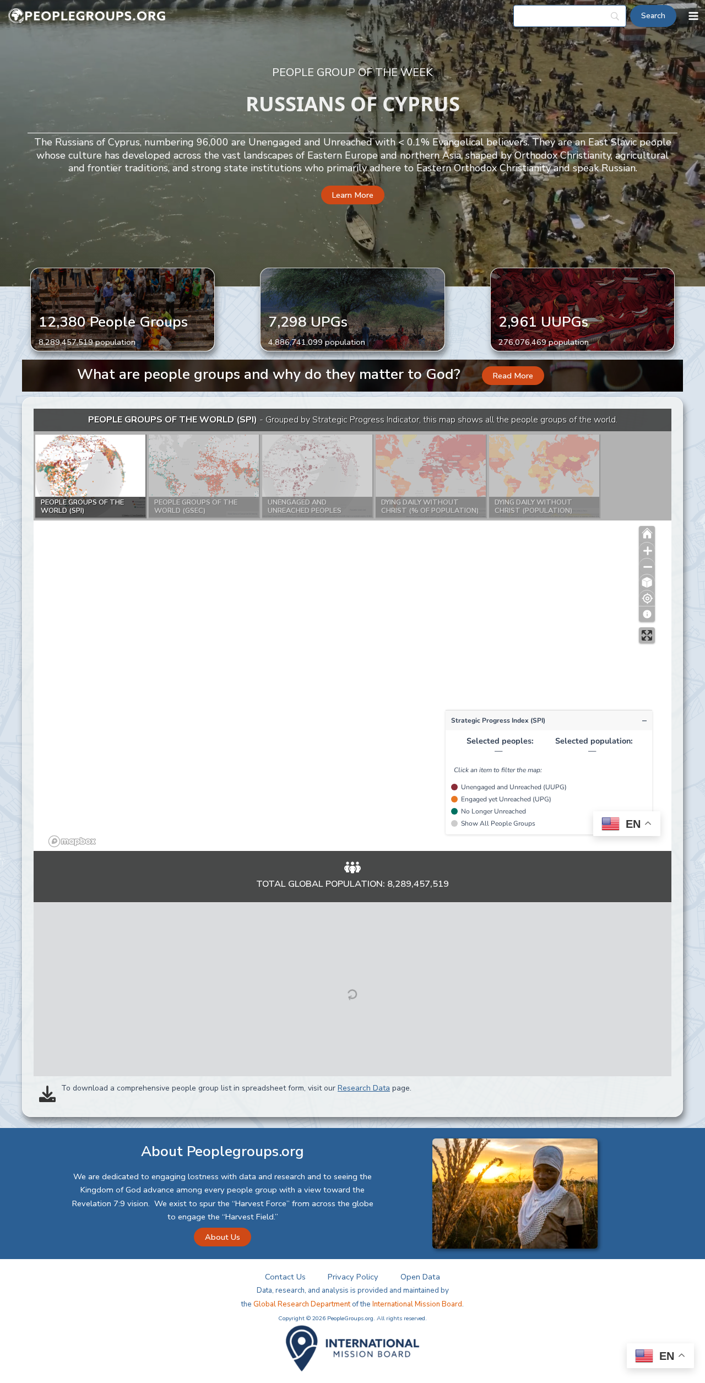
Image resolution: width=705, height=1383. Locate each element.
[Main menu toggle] (693, 16)
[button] (352, 195)
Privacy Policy (353, 1276)
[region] (352, 630)
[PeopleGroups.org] (87, 16)
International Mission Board (417, 1304)
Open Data (420, 1276)
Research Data (364, 1088)
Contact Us (285, 1276)
